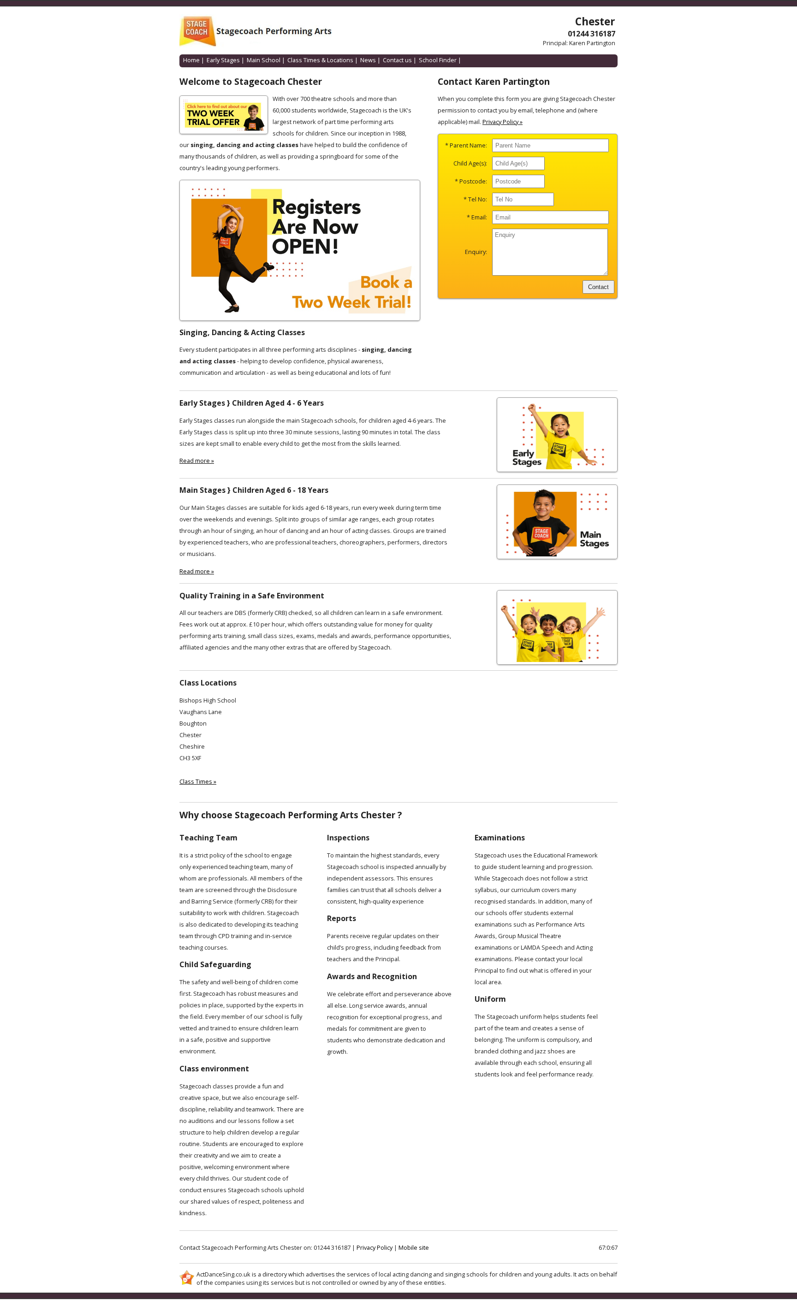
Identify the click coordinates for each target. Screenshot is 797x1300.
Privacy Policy (375, 1247)
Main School (263, 60)
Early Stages (223, 60)
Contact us (397, 60)
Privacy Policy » (502, 122)
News (368, 60)
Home (191, 60)
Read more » (196, 460)
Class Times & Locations (320, 60)
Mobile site (413, 1247)
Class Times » (197, 781)
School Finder (438, 60)
